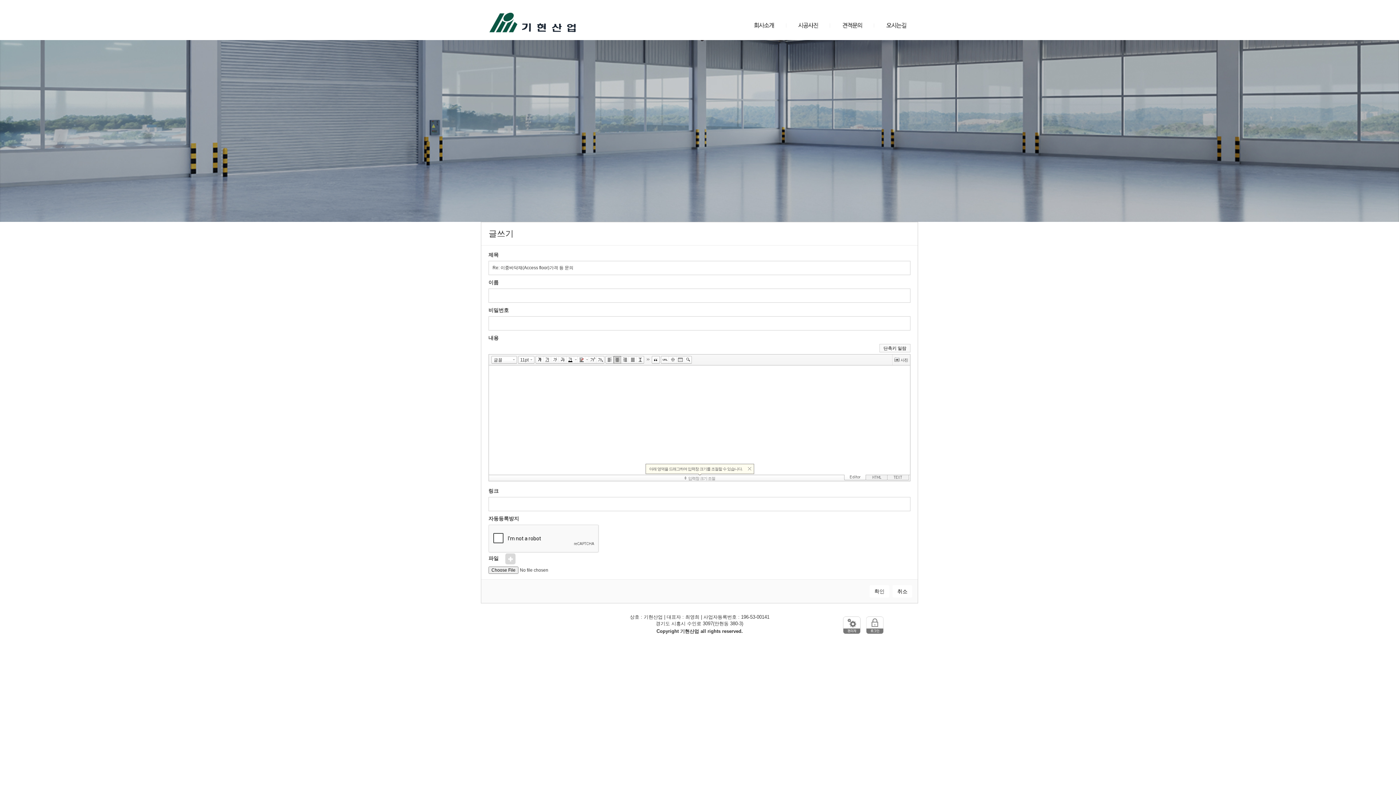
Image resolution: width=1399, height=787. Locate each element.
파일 (494, 558)
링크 (494, 491)
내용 (494, 338)
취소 (902, 591)
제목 (494, 255)
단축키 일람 (894, 348)
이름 (494, 282)
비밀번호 (499, 310)
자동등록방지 (504, 518)
